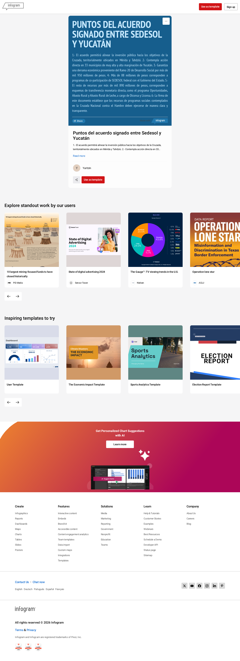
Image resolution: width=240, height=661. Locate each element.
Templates (63, 560)
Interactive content (67, 513)
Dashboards (21, 523)
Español (50, 589)
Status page (150, 550)
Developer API (151, 544)
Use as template (210, 6)
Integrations (64, 555)
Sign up (231, 6)
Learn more (120, 444)
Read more (79, 155)
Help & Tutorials (151, 513)
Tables (18, 539)
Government (107, 529)
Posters (19, 550)
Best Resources (152, 534)
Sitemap (148, 555)
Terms (19, 630)
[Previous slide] (8, 296)
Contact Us (22, 582)
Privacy (31, 630)
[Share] (76, 179)
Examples (149, 523)
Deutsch (28, 589)
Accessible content (67, 529)
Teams (104, 544)
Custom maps (65, 550)
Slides (18, 544)
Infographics (21, 513)
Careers (190, 518)
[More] (166, 21)
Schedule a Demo (153, 539)
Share (79, 121)
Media (104, 513)
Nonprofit (105, 534)
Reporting (105, 523)
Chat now (39, 582)
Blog (189, 523)
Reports (19, 518)
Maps (18, 529)
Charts (18, 534)
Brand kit (62, 523)
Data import (64, 544)
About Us (191, 513)
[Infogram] (13, 7)
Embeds (62, 518)
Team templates (66, 539)
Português (39, 589)
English (18, 589)
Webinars (148, 529)
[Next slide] (17, 296)
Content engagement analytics (73, 534)
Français (59, 589)
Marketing (106, 518)
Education (106, 539)
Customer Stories (152, 518)
